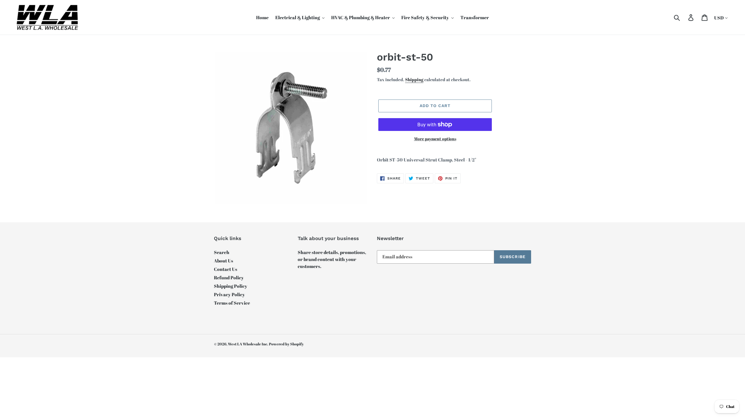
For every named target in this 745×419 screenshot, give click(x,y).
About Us (223, 261)
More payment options (435, 138)
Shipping (414, 79)
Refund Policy (229, 277)
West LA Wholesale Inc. (248, 344)
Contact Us (225, 269)
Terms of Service (232, 303)
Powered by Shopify (286, 344)
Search (221, 252)
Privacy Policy (229, 294)
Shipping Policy (230, 286)
